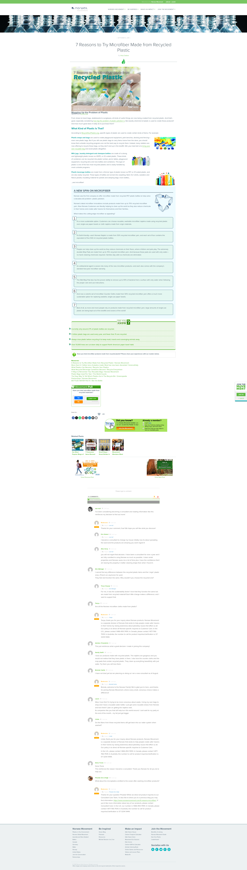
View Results (95, 401)
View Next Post (160, 477)
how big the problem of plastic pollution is (109, 121)
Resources (102, 837)
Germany (75, 844)
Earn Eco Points (156, 837)
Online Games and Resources (134, 849)
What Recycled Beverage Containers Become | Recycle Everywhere (96, 369)
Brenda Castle (113, 684)
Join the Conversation (79, 854)
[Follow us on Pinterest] (165, 849)
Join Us (168, 2)
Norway (75, 849)
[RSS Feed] (152, 849)
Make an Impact (147, 9)
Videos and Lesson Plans (132, 852)
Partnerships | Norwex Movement (83, 378)
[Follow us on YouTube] (169, 849)
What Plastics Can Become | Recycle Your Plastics (90, 367)
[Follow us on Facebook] (156, 849)
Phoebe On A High (114, 792)
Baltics (74, 839)
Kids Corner (128, 842)
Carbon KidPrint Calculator (133, 844)
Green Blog (102, 832)
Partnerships (76, 857)
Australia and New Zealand (80, 837)
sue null (111, 525)
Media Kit (127, 854)
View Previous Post (87, 477)
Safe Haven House (130, 832)
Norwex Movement (116, 9)
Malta (74, 847)
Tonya (110, 617)
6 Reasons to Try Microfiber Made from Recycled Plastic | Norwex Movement (100, 363)
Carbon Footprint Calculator (133, 834)
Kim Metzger (112, 589)
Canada (75, 842)
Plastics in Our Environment (81, 832)
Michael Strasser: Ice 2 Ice (106, 839)
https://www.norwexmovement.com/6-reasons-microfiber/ (134, 800)
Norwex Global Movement (80, 834)
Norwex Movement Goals (158, 834)
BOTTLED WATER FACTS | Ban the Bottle (86, 381)
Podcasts (101, 834)
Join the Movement (166, 9)
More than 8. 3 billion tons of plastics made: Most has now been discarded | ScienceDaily (104, 365)
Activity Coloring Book (131, 847)
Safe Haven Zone (130, 837)
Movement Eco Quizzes (132, 839)
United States (77, 852)
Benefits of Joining (156, 832)
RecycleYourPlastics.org (90, 133)
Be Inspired (132, 9)
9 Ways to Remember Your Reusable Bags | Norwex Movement (95, 372)
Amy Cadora (124, 55)
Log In (173, 2)
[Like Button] (99, 414)
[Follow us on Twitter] (160, 849)
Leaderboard (155, 839)
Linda (110, 736)
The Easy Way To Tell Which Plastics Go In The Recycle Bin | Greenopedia (99, 376)
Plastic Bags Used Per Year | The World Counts (89, 374)
